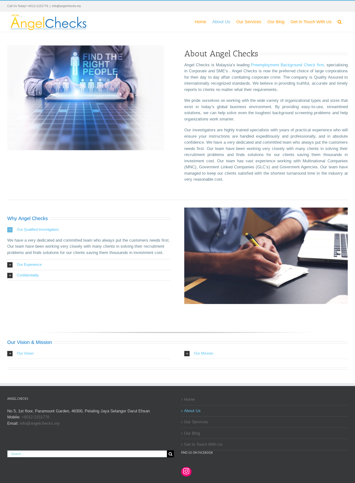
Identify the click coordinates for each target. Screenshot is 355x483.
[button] (340, 22)
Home (189, 399)
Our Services (196, 422)
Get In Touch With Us (203, 444)
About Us (192, 411)
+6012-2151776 (35, 417)
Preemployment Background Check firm (287, 65)
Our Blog (192, 433)
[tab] (89, 229)
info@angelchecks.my (66, 6)
